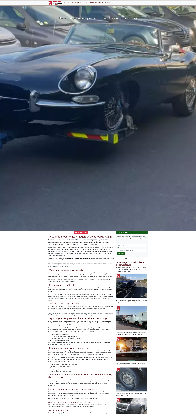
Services (67, 3)
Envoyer (121, 254)
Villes (86, 3)
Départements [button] (77, 3)
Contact (98, 3)
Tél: (118, 248)
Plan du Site (106, 3)
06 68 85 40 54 (81, 232)
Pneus (92, 3)
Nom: (118, 243)
